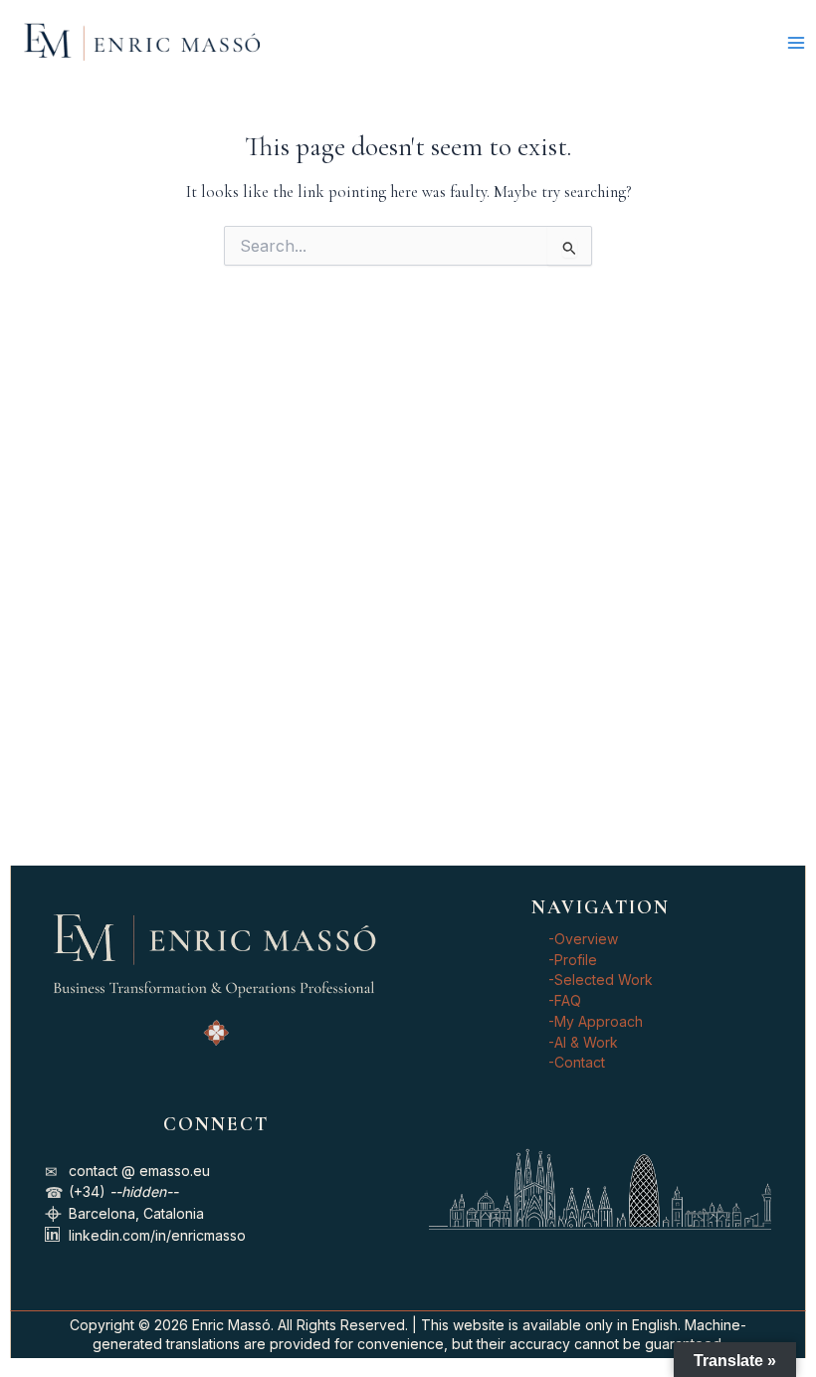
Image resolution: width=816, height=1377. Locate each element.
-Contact (576, 1062)
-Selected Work (600, 979)
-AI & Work (583, 1042)
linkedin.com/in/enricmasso (157, 1235)
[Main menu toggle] (795, 42)
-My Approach (595, 1021)
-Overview (583, 938)
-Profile (572, 959)
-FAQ (564, 1000)
